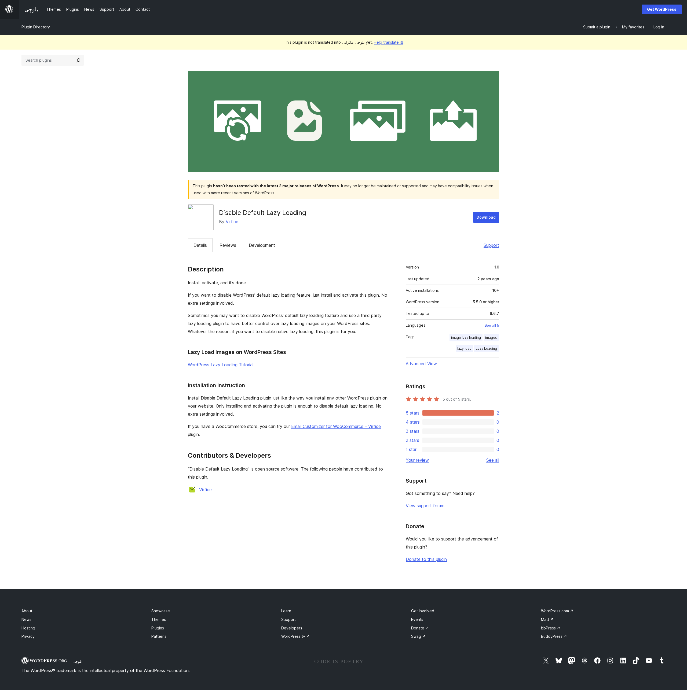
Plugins (157, 628)
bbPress (550, 628)
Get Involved (422, 611)
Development (262, 245)
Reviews (228, 245)
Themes (158, 619)
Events (417, 619)
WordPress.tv (295, 636)
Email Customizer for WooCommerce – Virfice (336, 426)
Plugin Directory (35, 27)
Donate (420, 628)
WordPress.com (557, 611)
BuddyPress (554, 636)
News (26, 619)
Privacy (28, 636)
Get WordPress (662, 9)
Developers (291, 628)
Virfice (232, 221)
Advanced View (421, 363)
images (491, 337)
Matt (547, 619)
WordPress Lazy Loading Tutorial (220, 364)
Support (491, 245)
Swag (418, 636)
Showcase (160, 611)
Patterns (158, 636)
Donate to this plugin (426, 559)
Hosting (28, 628)
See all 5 (491, 325)
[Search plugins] (78, 60)
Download (486, 217)
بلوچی (77, 661)
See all (492, 460)
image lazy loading (466, 337)
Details (200, 245)
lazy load (464, 348)
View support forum (425, 505)
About (26, 611)
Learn (286, 611)
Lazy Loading (486, 348)
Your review (417, 460)
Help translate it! (388, 42)
